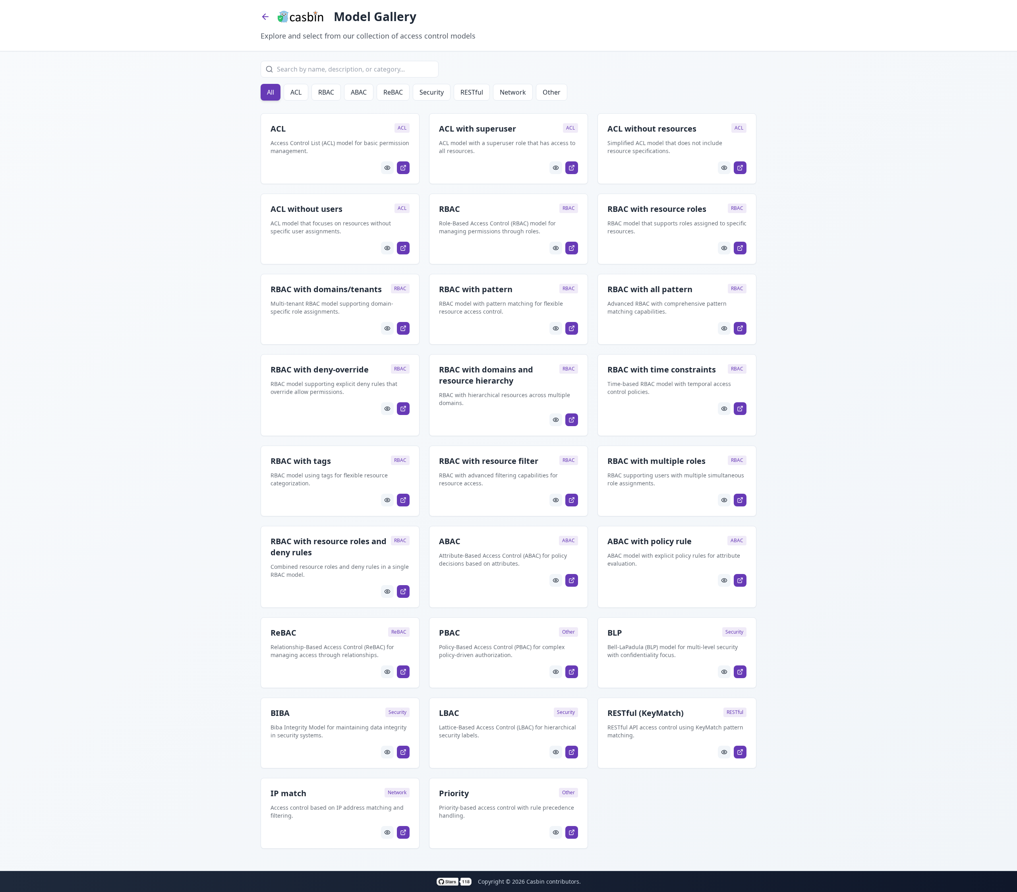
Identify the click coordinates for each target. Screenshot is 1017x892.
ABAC (359, 92)
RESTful (471, 92)
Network (513, 92)
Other (552, 92)
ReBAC (393, 92)
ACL (296, 92)
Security (432, 92)
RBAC (326, 92)
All (270, 92)
